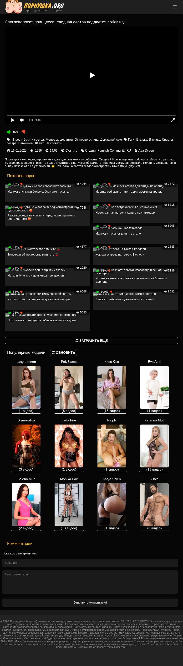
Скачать (71, 150)
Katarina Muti (154, 444)
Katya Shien (112, 503)
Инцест (17, 139)
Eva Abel (154, 386)
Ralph (111, 444)
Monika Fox (69, 503)
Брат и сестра (34, 139)
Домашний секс (111, 139)
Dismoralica (26, 444)
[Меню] (175, 7)
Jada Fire (69, 444)
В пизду (154, 139)
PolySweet (69, 386)
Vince (154, 503)
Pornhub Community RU (114, 150)
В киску (141, 139)
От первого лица (86, 139)
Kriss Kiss (111, 386)
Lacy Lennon (26, 386)
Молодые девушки (59, 139)
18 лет (39, 143)
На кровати (53, 143)
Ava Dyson (146, 150)
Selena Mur (26, 503)
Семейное (25, 143)
